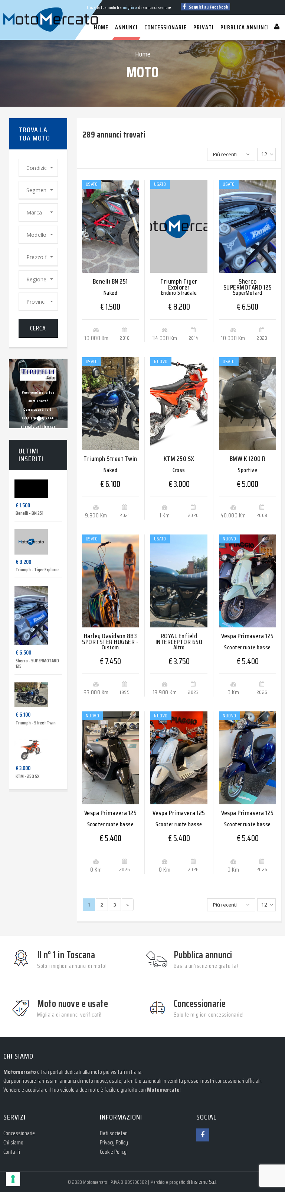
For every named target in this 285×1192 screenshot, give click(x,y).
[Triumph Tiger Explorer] (178, 226)
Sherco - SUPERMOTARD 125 (37, 663)
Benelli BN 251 (110, 281)
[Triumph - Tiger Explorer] (25, 541)
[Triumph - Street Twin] (25, 695)
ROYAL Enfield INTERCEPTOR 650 (179, 639)
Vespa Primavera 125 (247, 636)
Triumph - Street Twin (36, 723)
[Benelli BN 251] (110, 226)
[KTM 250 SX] (178, 403)
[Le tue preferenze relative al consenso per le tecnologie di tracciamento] (13, 1179)
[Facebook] (202, 1134)
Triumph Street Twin (110, 458)
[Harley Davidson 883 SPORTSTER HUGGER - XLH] (110, 580)
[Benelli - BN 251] (25, 488)
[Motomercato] (10, 3)
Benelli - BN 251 (29, 513)
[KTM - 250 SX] (25, 750)
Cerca (38, 328)
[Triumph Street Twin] (110, 403)
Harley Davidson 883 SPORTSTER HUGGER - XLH (110, 642)
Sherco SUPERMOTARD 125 (247, 284)
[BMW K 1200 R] (247, 403)
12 (264, 154)
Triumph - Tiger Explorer (37, 569)
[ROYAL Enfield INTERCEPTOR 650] (178, 580)
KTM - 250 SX (27, 776)
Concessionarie (19, 1133)
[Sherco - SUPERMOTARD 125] (25, 615)
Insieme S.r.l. (204, 1181)
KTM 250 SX (179, 458)
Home (142, 54)
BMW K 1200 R (248, 458)
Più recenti (225, 154)
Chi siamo (13, 1142)
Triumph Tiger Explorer (178, 284)
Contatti (11, 1151)
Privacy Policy (114, 1142)
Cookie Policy (113, 1151)
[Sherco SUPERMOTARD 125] (247, 226)
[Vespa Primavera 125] (247, 580)
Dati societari (114, 1133)
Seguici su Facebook (208, 6)
